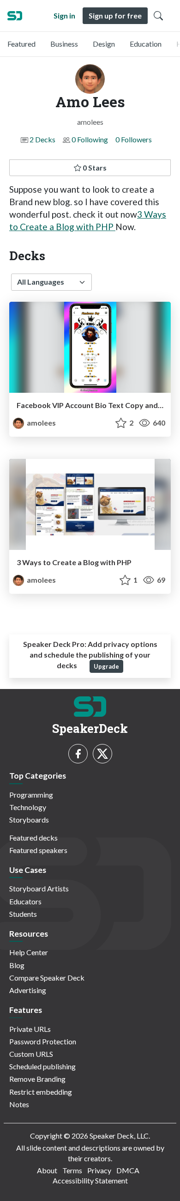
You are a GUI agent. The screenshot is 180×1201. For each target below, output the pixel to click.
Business (64, 43)
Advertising (27, 990)
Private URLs (30, 1028)
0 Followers (133, 139)
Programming (31, 794)
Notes (19, 1104)
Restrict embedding (40, 1091)
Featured (21, 43)
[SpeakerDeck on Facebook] (78, 753)
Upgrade (106, 666)
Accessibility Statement (90, 1180)
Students (23, 913)
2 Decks (42, 139)
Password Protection (42, 1041)
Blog (16, 965)
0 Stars (94, 167)
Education (146, 43)
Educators (25, 901)
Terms (72, 1170)
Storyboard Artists (39, 888)
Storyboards (29, 819)
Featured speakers (38, 850)
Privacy (99, 1170)
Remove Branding (37, 1078)
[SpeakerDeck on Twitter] (102, 753)
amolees (40, 422)
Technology (27, 807)
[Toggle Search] (158, 15)
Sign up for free (115, 15)
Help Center (28, 952)
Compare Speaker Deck (46, 977)
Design (104, 43)
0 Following (90, 139)
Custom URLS (31, 1053)
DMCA (127, 1170)
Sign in (64, 15)
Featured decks (33, 837)
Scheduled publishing (42, 1066)
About (47, 1170)
